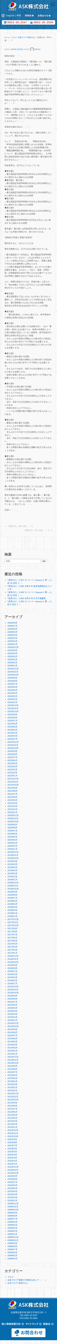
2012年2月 (12, 1124)
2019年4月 (12, 870)
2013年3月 (12, 1084)
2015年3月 (12, 1014)
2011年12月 (12, 1130)
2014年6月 (12, 1038)
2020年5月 (12, 837)
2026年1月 (12, 644)
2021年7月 (12, 794)
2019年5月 (12, 867)
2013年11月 (12, 1060)
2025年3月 (12, 659)
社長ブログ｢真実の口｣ (27, 37)
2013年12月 (13, 1057)
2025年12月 (13, 647)
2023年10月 (13, 711)
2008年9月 (12, 1243)
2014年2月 (12, 1051)
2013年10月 (13, 1063)
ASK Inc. (37, 49)
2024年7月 (12, 684)
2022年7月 (12, 757)
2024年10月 (13, 675)
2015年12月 (13, 986)
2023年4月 (12, 730)
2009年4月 (12, 1225)
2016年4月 (12, 974)
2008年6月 (12, 1252)
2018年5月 (12, 904)
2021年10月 (13, 785)
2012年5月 (12, 1115)
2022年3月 (12, 769)
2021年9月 (12, 788)
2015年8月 (12, 999)
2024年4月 (12, 693)
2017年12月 (13, 919)
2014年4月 (12, 1044)
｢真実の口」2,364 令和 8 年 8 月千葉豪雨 (26, 598)
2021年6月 (12, 797)
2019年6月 (12, 864)
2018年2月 (12, 913)
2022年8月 (12, 754)
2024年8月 (12, 681)
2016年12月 (13, 956)
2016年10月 (13, 962)
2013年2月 (12, 1087)
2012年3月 (12, 1121)
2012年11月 (12, 1096)
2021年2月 (12, 809)
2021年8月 (12, 791)
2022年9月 (12, 751)
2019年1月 (12, 879)
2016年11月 (12, 959)
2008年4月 (12, 1258)
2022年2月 (12, 772)
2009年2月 (12, 1231)
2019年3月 (12, 873)
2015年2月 (12, 1017)
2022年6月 (12, 760)
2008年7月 (12, 1249)
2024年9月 (12, 678)
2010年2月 (12, 1197)
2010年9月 (12, 1176)
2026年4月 (12, 635)
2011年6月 (12, 1148)
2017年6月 (12, 937)
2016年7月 (12, 971)
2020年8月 (12, 827)
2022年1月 (12, 775)
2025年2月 (12, 662)
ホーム (7, 37)
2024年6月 (12, 687)
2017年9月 (12, 928)
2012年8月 (12, 1106)
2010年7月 (12, 1182)
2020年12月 (13, 815)
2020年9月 (12, 824)
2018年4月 (12, 907)
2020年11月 (12, 818)
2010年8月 (12, 1179)
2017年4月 (12, 944)
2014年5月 (12, 1041)
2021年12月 (13, 779)
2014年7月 (12, 1035)
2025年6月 (12, 650)
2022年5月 (12, 763)
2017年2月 (12, 950)
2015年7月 (12, 1002)
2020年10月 (13, 821)
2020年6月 (12, 834)
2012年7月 (12, 1109)
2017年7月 (12, 934)
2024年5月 (12, 690)
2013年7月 (12, 1072)
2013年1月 (12, 1090)
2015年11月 (12, 989)
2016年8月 (12, 968)
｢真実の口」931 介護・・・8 (36, 530)
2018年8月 (12, 895)
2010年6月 (12, 1185)
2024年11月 (12, 672)
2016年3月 (12, 977)
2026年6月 (12, 629)
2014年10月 (13, 1026)
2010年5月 (12, 1188)
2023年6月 (12, 724)
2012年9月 (12, 1103)
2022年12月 (13, 742)
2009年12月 (13, 1203)
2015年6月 (12, 1005)
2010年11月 (12, 1170)
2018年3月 (12, 910)
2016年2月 (12, 980)
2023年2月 (12, 736)
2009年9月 (12, 1213)
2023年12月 (13, 705)
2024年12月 (13, 668)
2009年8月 (12, 1216)
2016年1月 (12, 983)
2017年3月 (12, 947)
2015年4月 (12, 1011)
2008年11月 (12, 1240)
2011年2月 (12, 1161)
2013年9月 (12, 1066)
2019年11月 (12, 855)
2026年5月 (12, 632)
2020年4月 (12, 840)
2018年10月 (13, 889)
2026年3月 (12, 638)
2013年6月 (12, 1075)
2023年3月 (12, 733)
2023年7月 (12, 720)
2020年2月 (12, 846)
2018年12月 (13, 882)
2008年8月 (12, 1246)
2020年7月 (12, 830)
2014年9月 (12, 1029)
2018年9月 (12, 892)
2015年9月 (12, 996)
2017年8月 (12, 931)
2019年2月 (12, 876)
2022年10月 (13, 748)
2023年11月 (12, 708)
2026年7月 (12, 626)
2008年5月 (12, 1255)
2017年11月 (12, 922)
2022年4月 (12, 766)
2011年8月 (12, 1142)
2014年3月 (12, 1047)
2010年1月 (12, 1200)
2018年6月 (12, 901)
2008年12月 (13, 1237)
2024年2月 (12, 699)
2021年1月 (12, 812)
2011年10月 (12, 1136)
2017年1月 (12, 953)
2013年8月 (12, 1069)
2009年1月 (12, 1234)
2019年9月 (12, 861)
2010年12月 (13, 1167)
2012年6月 (12, 1112)
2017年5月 (12, 941)
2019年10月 (13, 858)
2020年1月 (12, 849)
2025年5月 (12, 653)
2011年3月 (12, 1158)
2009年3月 (12, 1228)
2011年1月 (12, 1164)
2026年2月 (12, 641)
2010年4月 (12, 1191)
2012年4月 (12, 1118)
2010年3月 (12, 1194)
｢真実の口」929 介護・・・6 (20, 526)
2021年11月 (12, 782)
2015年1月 (12, 1020)
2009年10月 (13, 1209)
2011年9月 (12, 1139)
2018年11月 (12, 886)
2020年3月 (12, 843)
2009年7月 (12, 1219)
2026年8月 (12, 623)
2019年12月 (13, 852)
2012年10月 (13, 1099)
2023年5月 (12, 727)
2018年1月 (12, 916)
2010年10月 (13, 1173)
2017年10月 (13, 925)
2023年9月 (12, 714)
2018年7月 (12, 898)
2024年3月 (12, 696)
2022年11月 (12, 745)
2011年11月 (12, 1133)
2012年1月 (12, 1127)
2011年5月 (12, 1151)
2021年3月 (12, 806)
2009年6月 (12, 1222)
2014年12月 (13, 1023)
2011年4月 (12, 1154)
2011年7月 (12, 1145)
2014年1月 (12, 1054)
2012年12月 (13, 1093)
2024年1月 (12, 702)
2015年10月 (13, 992)
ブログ (14, 37)
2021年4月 (12, 803)
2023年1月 (12, 739)
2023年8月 (12, 717)
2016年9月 (12, 965)
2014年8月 (12, 1032)
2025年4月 (12, 656)
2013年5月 (12, 1078)
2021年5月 (12, 800)
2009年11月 (12, 1206)
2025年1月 (12, 665)
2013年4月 (12, 1081)
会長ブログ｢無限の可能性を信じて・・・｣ (26, 1280)
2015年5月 (12, 1008)
